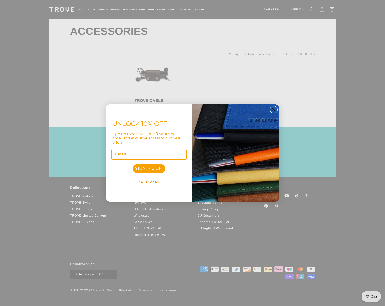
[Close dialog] (273, 109)
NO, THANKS (149, 181)
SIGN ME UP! (149, 168)
